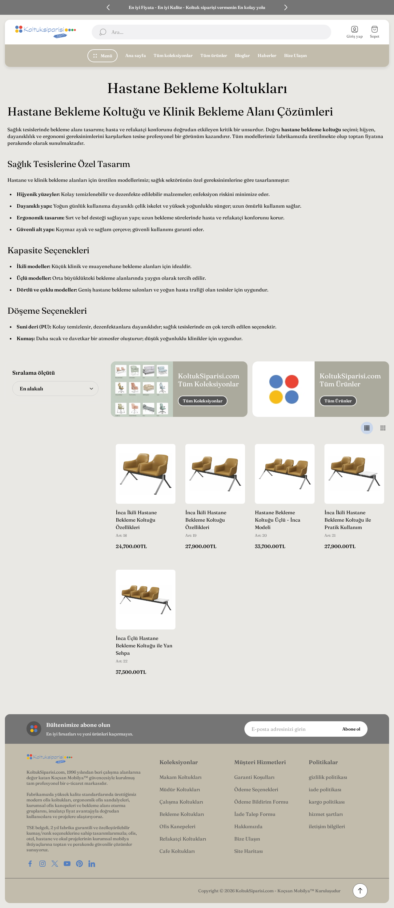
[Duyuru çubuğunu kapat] (385, 7)
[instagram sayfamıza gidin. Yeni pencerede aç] (42, 863)
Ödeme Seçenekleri (256, 789)
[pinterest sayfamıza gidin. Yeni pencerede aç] (79, 863)
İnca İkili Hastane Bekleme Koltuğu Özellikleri (136, 519)
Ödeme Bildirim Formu (261, 802)
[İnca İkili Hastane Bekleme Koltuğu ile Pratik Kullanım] (354, 474)
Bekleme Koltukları (181, 814)
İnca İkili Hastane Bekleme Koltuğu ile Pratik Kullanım (347, 519)
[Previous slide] (108, 7)
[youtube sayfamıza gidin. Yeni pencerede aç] (67, 863)
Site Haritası (248, 851)
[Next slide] (285, 7)
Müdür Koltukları (179, 789)
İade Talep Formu (254, 814)
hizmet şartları (326, 814)
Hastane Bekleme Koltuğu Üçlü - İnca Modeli (277, 519)
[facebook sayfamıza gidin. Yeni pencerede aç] (30, 863)
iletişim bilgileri (327, 826)
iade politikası (325, 789)
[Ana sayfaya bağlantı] (49, 759)
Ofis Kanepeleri (177, 826)
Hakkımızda (248, 826)
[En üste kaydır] (360, 890)
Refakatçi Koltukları (182, 839)
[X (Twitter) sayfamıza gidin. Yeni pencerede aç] (54, 863)
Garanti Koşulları (254, 777)
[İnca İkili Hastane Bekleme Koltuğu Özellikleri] (145, 474)
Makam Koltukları (180, 777)
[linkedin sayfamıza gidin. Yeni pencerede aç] (91, 863)
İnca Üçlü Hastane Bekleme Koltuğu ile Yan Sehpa (144, 645)
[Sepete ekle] (163, 456)
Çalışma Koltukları (181, 802)
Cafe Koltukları (177, 851)
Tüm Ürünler (338, 401)
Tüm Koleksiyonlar (203, 401)
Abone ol (351, 729)
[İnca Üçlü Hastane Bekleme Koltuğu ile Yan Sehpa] (145, 599)
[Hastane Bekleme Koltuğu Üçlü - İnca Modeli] (285, 474)
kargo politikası (327, 802)
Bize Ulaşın (247, 839)
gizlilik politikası (328, 777)
